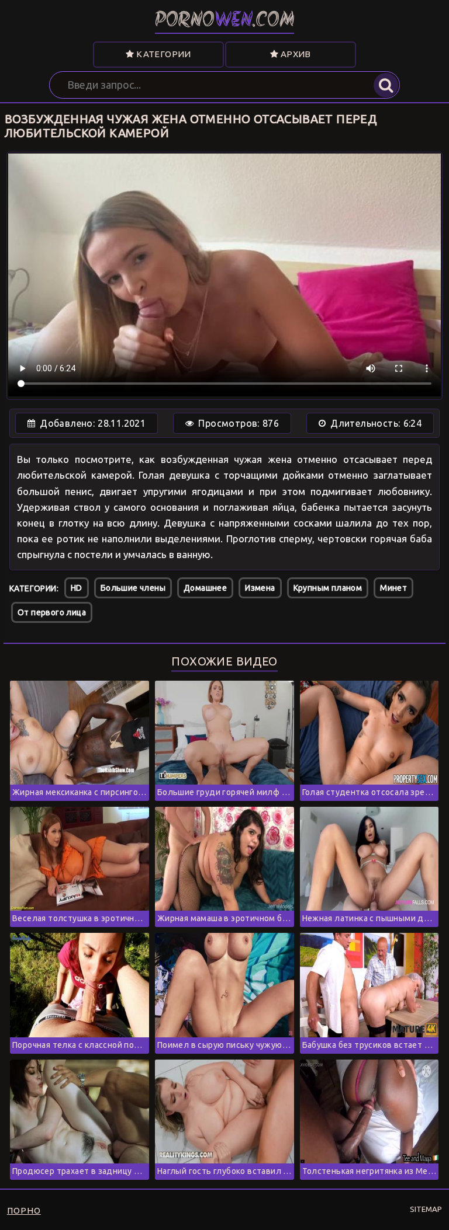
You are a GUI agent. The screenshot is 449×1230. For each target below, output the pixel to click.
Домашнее (205, 588)
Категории (162, 54)
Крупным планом (327, 588)
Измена (260, 588)
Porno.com (225, 21)
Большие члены (133, 588)
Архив (294, 54)
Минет (393, 588)
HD (76, 588)
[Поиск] (386, 85)
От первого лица (52, 612)
